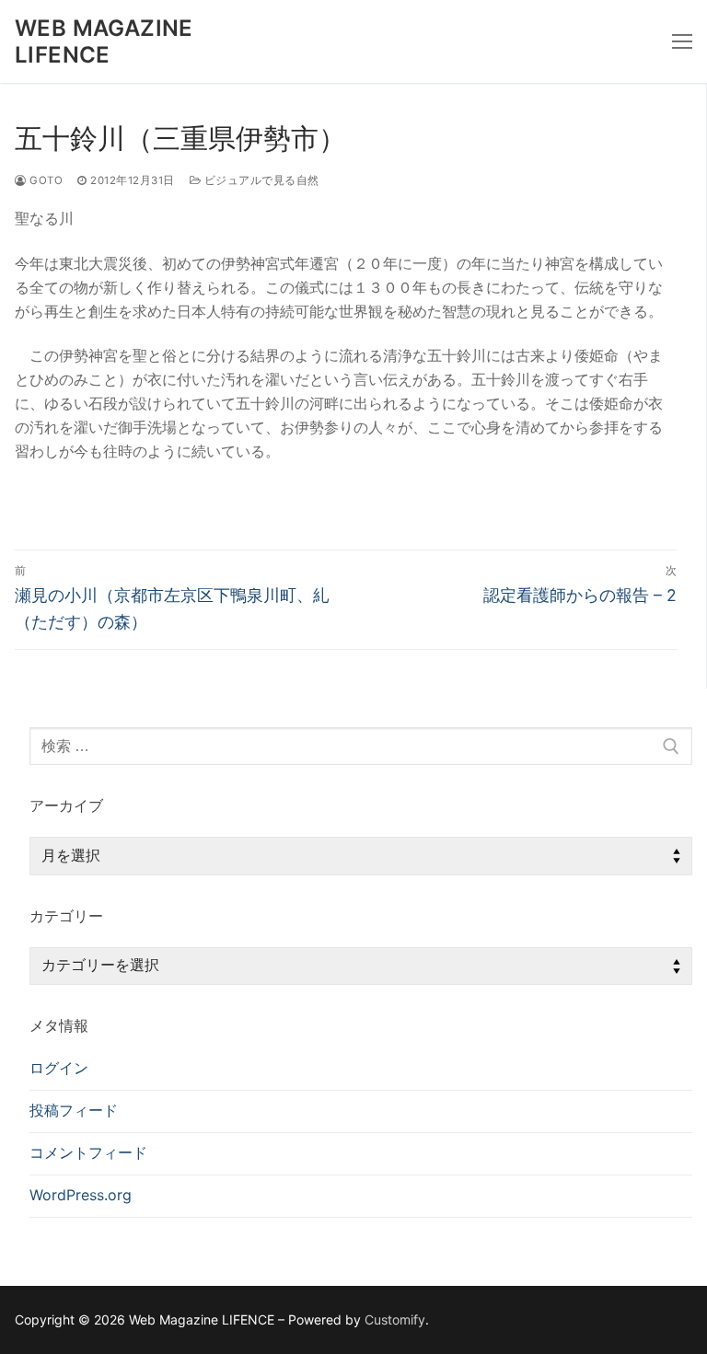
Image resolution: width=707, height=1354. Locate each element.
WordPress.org (80, 1195)
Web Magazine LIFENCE (104, 41)
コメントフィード (88, 1152)
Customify (395, 1319)
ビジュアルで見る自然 (260, 180)
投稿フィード (73, 1110)
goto (45, 180)
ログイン (58, 1068)
